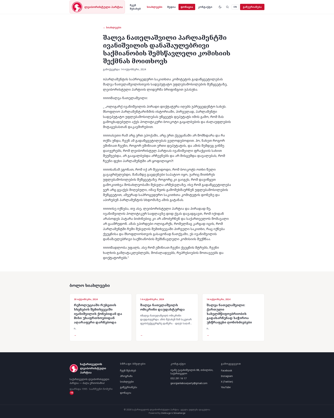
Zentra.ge (166, 413)
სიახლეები (154, 7)
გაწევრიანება (252, 7)
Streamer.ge (179, 413)
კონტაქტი (205, 7)
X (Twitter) (227, 381)
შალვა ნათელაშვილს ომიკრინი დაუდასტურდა (162, 307)
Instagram (227, 376)
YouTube (226, 387)
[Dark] (220, 7)
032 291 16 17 (178, 378)
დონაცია (187, 7)
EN (235, 6)
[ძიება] (227, 7)
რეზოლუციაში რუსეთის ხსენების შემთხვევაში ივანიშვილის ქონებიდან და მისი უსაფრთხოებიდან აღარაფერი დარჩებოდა (98, 313)
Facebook (226, 370)
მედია (171, 7)
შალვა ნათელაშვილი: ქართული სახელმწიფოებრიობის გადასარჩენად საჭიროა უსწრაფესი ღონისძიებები (229, 313)
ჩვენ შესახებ (135, 6)
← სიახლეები (112, 27)
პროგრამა (126, 376)
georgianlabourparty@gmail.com (188, 383)
